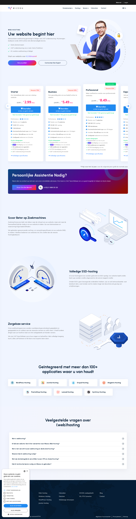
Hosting (77, 8)
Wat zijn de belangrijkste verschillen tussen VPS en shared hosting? (35, 459)
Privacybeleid (117, 516)
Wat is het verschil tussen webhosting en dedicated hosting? (33, 449)
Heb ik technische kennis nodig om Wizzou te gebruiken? (31, 464)
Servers (85, 8)
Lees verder (14, 486)
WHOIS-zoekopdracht (86, 493)
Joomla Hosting (43, 503)
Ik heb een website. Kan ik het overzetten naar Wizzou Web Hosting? (36, 444)
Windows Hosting (44, 496)
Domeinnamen (67, 8)
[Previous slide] (8, 106)
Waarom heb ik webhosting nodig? (24, 454)
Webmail (118, 2)
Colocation (94, 8)
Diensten (62, 496)
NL (125, 8)
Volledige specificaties (20, 156)
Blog (101, 493)
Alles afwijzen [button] (16, 510)
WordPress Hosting (23, 383)
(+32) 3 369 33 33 (51, 187)
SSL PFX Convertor (85, 496)
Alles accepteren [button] (15, 505)
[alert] (16, 493)
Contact (103, 8)
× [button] (27, 471)
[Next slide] (128, 106)
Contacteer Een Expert (53, 63)
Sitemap (125, 516)
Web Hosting (43, 493)
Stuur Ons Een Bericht (24, 187)
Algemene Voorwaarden (103, 516)
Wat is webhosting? (19, 438)
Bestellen (25, 110)
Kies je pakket (22, 63)
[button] (16, 514)
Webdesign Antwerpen (66, 500)
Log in (126, 2)
